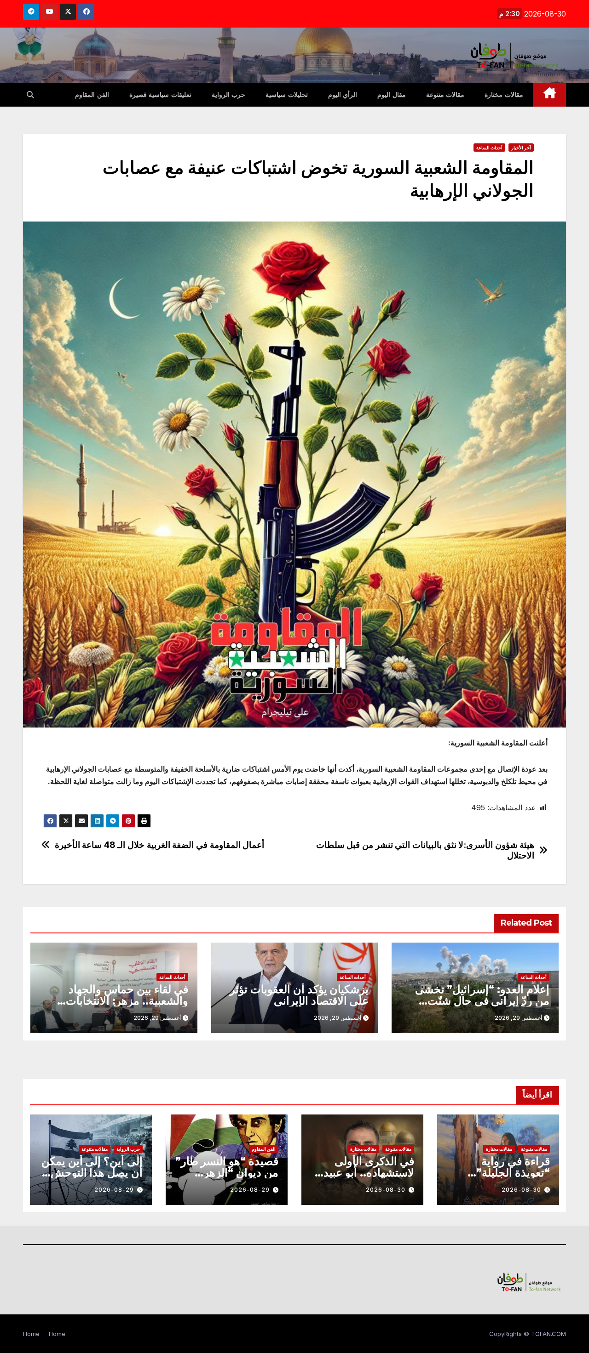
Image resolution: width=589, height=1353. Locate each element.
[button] (30, 94)
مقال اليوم (391, 95)
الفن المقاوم (92, 95)
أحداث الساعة (489, 147)
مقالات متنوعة (445, 95)
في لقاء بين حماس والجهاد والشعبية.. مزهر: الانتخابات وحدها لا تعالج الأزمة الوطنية (124, 1001)
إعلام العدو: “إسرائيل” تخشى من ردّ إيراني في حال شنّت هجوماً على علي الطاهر (482, 1001)
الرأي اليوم (343, 95)
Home (57, 1333)
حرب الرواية (229, 95)
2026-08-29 (250, 1189)
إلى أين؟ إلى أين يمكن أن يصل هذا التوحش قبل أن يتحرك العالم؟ (92, 1172)
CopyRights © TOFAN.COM (527, 1333)
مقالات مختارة (504, 95)
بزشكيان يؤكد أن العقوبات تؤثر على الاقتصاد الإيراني (299, 995)
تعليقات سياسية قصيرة (160, 95)
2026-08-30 (521, 1189)
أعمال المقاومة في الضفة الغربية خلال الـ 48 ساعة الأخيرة (160, 845)
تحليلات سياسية (287, 95)
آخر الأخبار (521, 147)
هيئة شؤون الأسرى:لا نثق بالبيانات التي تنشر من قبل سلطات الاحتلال (425, 850)
